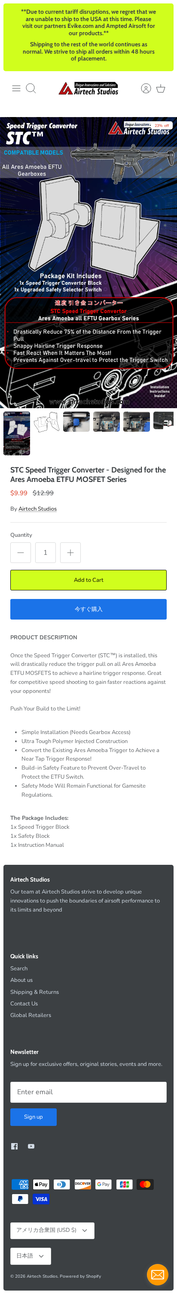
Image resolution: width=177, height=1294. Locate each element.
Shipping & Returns (34, 992)
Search (18, 968)
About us (21, 980)
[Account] (141, 88)
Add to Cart (89, 580)
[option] (88, 262)
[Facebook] (14, 1146)
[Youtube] (31, 1146)
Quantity (21, 535)
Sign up (33, 1117)
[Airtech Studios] (88, 88)
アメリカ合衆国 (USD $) (46, 1230)
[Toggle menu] (16, 88)
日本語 (24, 1256)
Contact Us (24, 1004)
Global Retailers (30, 1015)
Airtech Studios (37, 509)
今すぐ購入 (89, 609)
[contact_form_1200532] (157, 1274)
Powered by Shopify (80, 1276)
